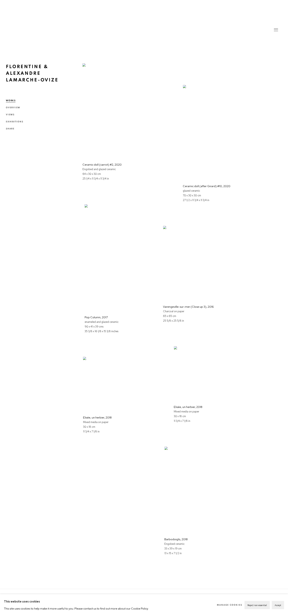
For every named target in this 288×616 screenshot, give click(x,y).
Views (10, 115)
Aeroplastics (144, 25)
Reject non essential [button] (257, 605)
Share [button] (10, 129)
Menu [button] (276, 30)
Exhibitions (14, 122)
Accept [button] (278, 605)
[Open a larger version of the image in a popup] (117, 109)
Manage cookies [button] (229, 605)
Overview (13, 107)
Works (11, 100)
